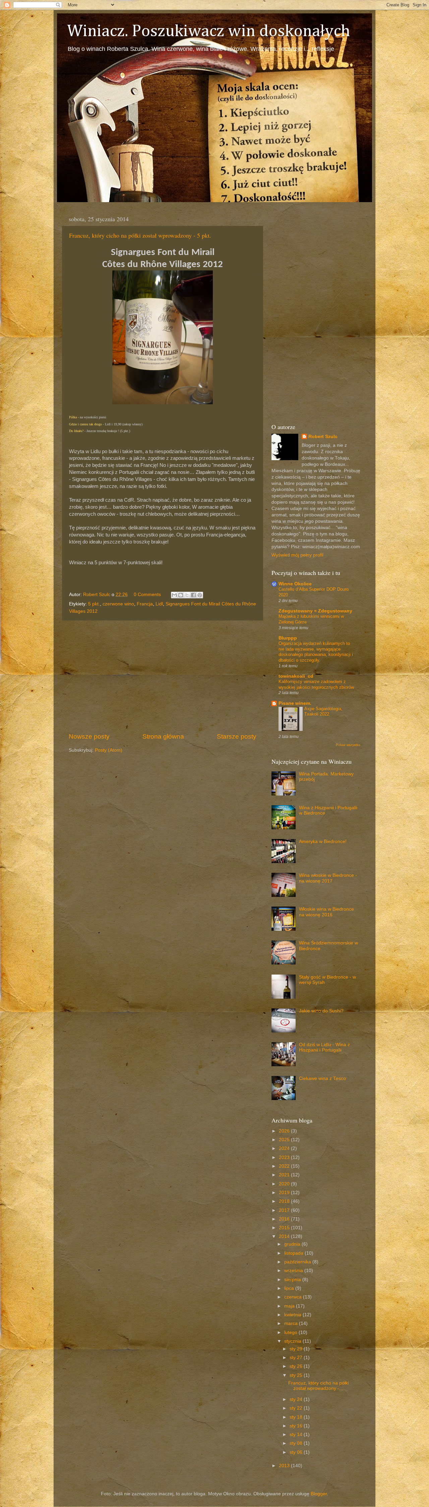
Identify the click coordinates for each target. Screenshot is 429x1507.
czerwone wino (118, 603)
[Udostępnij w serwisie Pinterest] (199, 595)
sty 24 (297, 1399)
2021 (285, 1174)
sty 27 (297, 1357)
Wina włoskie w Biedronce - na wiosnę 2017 (328, 878)
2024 (285, 1148)
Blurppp (288, 638)
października (298, 1261)
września (294, 1270)
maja (290, 1306)
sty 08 (297, 1443)
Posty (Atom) (108, 750)
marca (291, 1323)
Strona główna (163, 736)
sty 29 (297, 1348)
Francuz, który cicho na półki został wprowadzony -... (318, 1385)
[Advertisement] (162, 676)
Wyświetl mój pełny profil (297, 555)
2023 (285, 1157)
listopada (294, 1253)
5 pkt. (94, 603)
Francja (145, 603)
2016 (285, 1219)
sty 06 (297, 1452)
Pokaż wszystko (348, 745)
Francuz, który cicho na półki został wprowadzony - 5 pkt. (140, 235)
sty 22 (297, 1408)
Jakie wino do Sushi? (321, 1010)
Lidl (159, 603)
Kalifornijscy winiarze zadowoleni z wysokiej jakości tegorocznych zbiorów (316, 684)
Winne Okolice (295, 583)
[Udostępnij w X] (187, 595)
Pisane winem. (295, 703)
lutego (291, 1332)
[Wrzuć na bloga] (180, 595)
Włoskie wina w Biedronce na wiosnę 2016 (326, 912)
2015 (285, 1227)
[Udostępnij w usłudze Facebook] (193, 595)
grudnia (293, 1244)
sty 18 (297, 1417)
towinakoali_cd (296, 676)
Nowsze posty (89, 736)
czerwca (293, 1297)
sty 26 (297, 1366)
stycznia (293, 1341)
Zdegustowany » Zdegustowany (315, 610)
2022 (285, 1166)
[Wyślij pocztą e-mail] (174, 595)
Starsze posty (236, 736)
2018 (285, 1201)
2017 (285, 1210)
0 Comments (147, 594)
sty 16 (297, 1425)
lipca (289, 1288)
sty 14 (297, 1434)
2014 (285, 1236)
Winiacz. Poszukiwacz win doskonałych (208, 31)
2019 (285, 1192)
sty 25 (297, 1375)
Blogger (319, 1493)
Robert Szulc (323, 436)
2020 (285, 1183)
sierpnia (293, 1279)
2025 (285, 1139)
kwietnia (293, 1314)
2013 (285, 1465)
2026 (285, 1131)
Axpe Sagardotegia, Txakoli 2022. (323, 711)
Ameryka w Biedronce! (323, 841)
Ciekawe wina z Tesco (322, 1078)
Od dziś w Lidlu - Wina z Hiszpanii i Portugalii (324, 1047)
